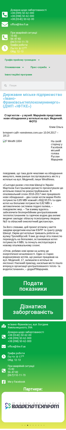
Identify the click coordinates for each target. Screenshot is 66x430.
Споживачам (12, 67)
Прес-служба (39, 67)
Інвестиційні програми (18, 74)
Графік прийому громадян (20, 59)
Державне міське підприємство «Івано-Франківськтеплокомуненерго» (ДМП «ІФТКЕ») (32, 100)
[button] (22, 425)
